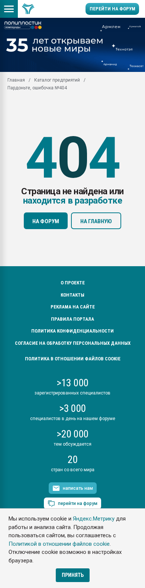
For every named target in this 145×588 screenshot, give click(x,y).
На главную (96, 221)
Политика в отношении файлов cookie (72, 358)
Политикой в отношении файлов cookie (59, 544)
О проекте (73, 282)
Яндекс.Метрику (94, 518)
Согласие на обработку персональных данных (72, 343)
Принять (73, 575)
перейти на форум (77, 503)
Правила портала (72, 319)
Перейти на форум (112, 8)
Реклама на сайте (73, 307)
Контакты (72, 295)
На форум (45, 221)
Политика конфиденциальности (72, 331)
